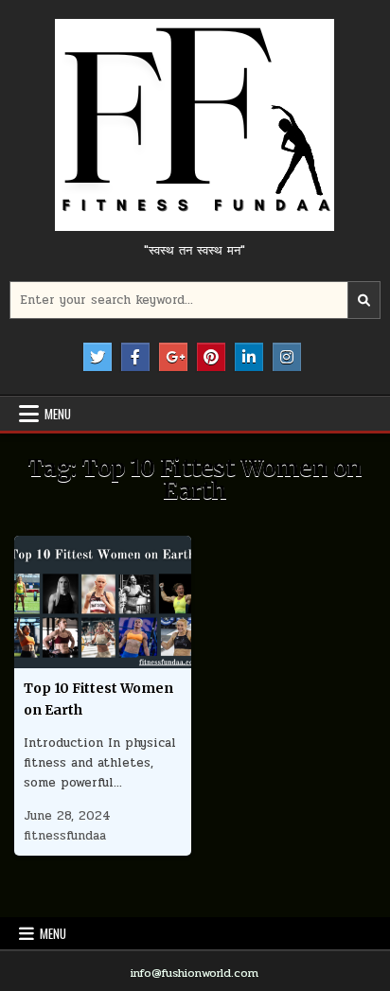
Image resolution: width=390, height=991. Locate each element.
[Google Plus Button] (173, 357)
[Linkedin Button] (249, 357)
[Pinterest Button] (211, 357)
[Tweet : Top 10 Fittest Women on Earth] (62, 657)
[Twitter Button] (97, 357)
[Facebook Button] (135, 357)
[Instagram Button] (287, 357)
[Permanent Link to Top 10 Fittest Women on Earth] (102, 602)
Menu (57, 413)
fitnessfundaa (65, 835)
